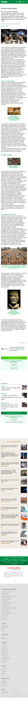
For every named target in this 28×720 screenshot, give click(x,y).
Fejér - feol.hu (5, 601)
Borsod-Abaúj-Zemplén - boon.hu (9, 596)
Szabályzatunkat (20, 422)
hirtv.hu (3, 629)
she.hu (3, 674)
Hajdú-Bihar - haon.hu (6, 604)
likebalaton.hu (5, 651)
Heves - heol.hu (5, 605)
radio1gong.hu (5, 692)
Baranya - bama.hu (6, 593)
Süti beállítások (23, 560)
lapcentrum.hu (5, 685)
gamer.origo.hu (5, 649)
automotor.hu (5, 646)
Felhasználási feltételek (15, 559)
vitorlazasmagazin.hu (6, 658)
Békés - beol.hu (5, 594)
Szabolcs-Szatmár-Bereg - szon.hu (9, 613)
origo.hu (3, 630)
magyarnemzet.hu (6, 626)
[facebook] (12, 580)
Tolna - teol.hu (5, 614)
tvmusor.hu (4, 662)
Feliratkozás (14, 419)
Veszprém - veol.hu (6, 618)
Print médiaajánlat (21, 557)
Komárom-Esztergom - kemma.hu (9, 608)
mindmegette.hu (5, 654)
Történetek (3, 23)
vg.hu (3, 637)
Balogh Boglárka (10, 23)
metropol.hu (4, 671)
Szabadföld (17, 349)
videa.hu (3, 684)
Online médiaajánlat (13, 557)
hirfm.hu (3, 693)
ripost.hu (4, 669)
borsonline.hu (5, 668)
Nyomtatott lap (14, 368)
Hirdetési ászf (23, 559)
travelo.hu (4, 655)
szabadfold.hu (5, 627)
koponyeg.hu (4, 682)
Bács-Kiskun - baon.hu (6, 591)
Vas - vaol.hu (4, 616)
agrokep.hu (4, 638)
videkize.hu (4, 660)
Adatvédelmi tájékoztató (6, 559)
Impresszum (6, 557)
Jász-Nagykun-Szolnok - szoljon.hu (9, 607)
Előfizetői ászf (3, 560)
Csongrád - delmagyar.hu (7, 597)
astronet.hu (4, 644)
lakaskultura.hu (5, 648)
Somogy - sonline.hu (6, 611)
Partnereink (9, 560)
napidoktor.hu (5, 652)
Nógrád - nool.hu (5, 610)
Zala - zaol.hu (4, 619)
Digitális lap (14, 364)
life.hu (3, 673)
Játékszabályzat (16, 560)
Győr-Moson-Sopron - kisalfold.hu (9, 602)
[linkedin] (15, 580)
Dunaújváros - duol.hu (6, 599)
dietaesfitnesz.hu (5, 657)
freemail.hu (4, 680)
